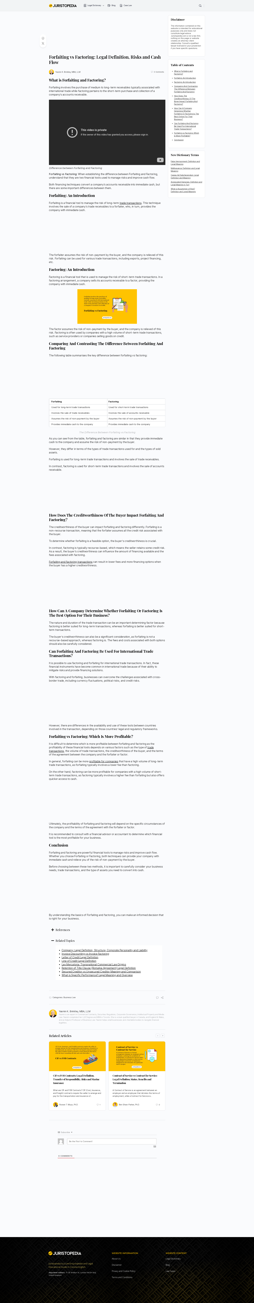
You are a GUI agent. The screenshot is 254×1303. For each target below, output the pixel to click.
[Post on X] (43, 43)
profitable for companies (103, 761)
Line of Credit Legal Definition (79, 960)
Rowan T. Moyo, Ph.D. (68, 1105)
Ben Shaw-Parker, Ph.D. (129, 1105)
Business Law (70, 997)
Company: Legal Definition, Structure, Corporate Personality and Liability (104, 950)
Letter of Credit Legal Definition (80, 957)
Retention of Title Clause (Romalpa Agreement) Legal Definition (99, 968)
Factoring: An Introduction (185, 82)
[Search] (200, 5)
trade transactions (131, 203)
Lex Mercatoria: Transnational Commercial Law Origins (94, 964)
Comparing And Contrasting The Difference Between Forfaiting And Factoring (186, 89)
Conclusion (179, 140)
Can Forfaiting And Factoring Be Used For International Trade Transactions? (186, 126)
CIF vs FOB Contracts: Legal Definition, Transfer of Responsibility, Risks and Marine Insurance (76, 1079)
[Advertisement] (107, 34)
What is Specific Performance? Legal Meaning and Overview (97, 975)
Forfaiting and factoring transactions (70, 561)
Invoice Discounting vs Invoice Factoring (85, 953)
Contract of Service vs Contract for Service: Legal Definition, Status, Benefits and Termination (135, 1079)
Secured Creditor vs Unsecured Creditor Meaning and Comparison (101, 971)
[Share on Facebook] (43, 38)
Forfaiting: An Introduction (185, 78)
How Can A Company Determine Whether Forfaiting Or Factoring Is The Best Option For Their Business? (186, 113)
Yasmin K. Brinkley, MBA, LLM (67, 72)
